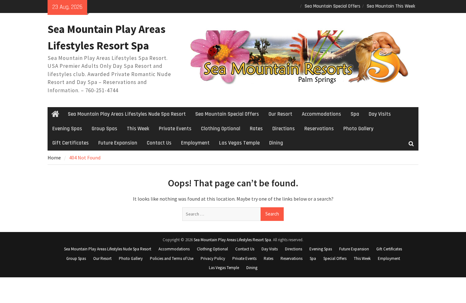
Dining (276, 142)
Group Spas (104, 128)
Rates (256, 128)
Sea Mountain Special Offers (332, 6)
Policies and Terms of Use (171, 258)
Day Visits (380, 114)
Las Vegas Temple (239, 142)
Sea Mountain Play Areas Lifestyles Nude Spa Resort (127, 114)
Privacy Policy (213, 258)
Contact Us (159, 142)
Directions (283, 128)
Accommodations (321, 114)
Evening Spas (67, 128)
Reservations (319, 128)
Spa (355, 114)
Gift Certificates (70, 142)
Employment (195, 142)
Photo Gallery (358, 128)
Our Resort (280, 114)
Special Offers (334, 258)
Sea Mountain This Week (391, 6)
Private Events (175, 128)
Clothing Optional (220, 128)
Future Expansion (117, 142)
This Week (138, 128)
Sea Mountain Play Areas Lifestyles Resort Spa (232, 239)
